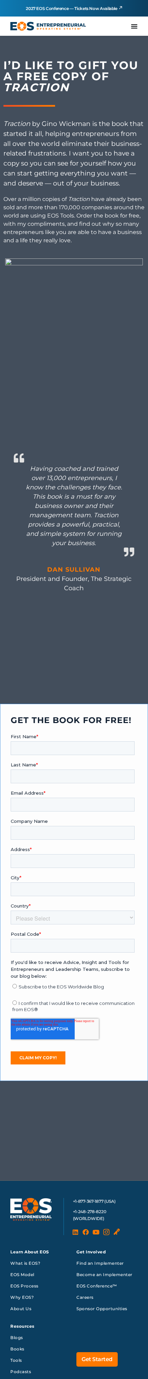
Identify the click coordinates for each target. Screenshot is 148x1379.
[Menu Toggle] (134, 26)
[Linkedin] (75, 1232)
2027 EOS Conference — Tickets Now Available (71, 8)
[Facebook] (86, 1232)
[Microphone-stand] (117, 1232)
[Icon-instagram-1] (106, 1232)
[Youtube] (96, 1232)
